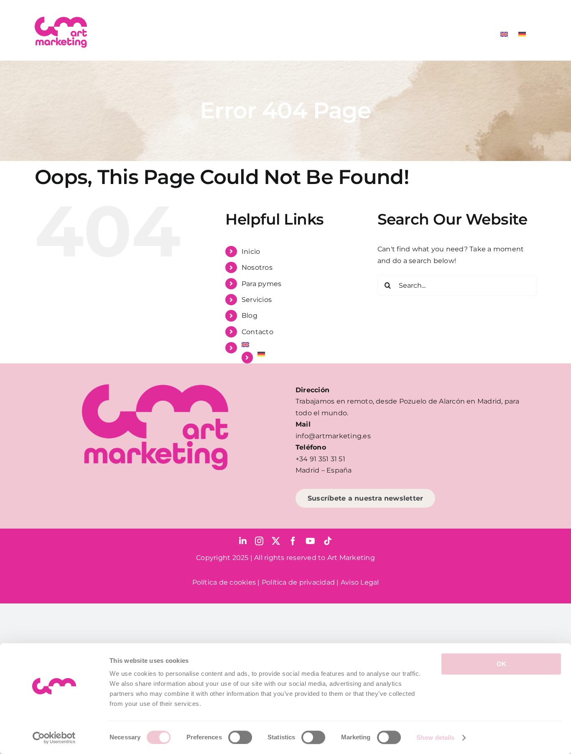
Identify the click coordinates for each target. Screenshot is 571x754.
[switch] (240, 737)
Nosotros (257, 267)
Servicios (257, 300)
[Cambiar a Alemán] (522, 34)
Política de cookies (224, 582)
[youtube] (310, 541)
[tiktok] (328, 541)
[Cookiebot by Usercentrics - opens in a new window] (54, 737)
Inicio (251, 252)
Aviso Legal (360, 582)
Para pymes (261, 284)
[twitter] (276, 541)
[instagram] (259, 541)
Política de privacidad (298, 582)
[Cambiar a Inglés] (504, 34)
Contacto (257, 332)
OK (501, 663)
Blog (249, 315)
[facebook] (293, 541)
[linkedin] (243, 541)
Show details (435, 737)
